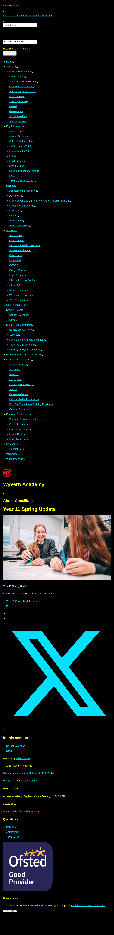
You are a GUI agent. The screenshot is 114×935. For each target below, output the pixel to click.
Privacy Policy (11, 780)
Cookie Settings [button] (29, 780)
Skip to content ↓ (12, 5)
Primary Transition (42, 15)
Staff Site (27, 15)
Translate (25, 48)
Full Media (48, 773)
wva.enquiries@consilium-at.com (21, 811)
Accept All (6, 910)
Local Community (12, 15)
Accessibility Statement (27, 773)
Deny (11, 910)
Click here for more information (88, 905)
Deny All (15, 910)
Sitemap (7, 773)
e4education (23, 758)
